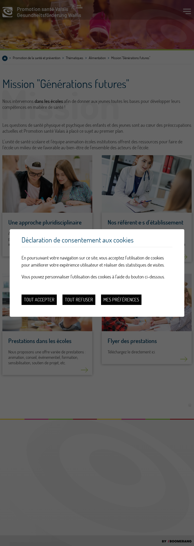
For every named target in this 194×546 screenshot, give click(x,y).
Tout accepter (39, 300)
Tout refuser (79, 300)
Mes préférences (121, 300)
